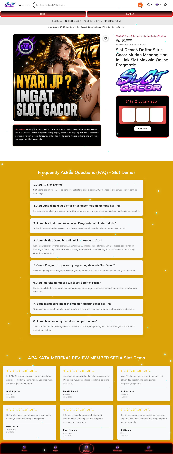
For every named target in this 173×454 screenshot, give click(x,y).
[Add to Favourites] (105, 38)
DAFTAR (130, 14)
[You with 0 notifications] (158, 5)
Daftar (86, 451)
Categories (26, 5)
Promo (24, 450)
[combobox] (85, 5)
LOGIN (43, 14)
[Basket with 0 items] (165, 5)
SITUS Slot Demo (67, 27)
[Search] (140, 5)
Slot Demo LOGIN (115, 27)
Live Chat (148, 450)
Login (55, 450)
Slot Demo (52, 27)
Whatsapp (117, 450)
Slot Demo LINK (83, 27)
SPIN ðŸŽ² (142, 129)
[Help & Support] (150, 5)
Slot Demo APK (98, 27)
